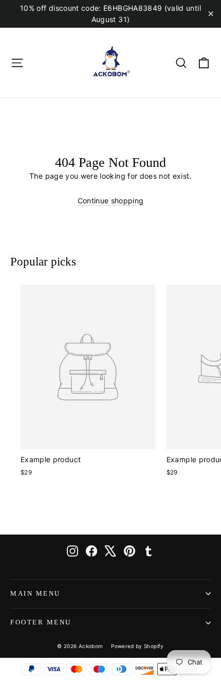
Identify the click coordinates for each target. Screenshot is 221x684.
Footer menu (40, 622)
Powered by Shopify (137, 646)
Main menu (35, 593)
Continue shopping (111, 200)
